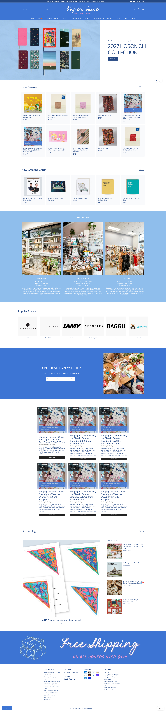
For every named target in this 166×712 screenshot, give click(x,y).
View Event (52, 457)
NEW (32, 18)
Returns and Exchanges (51, 690)
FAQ (45, 679)
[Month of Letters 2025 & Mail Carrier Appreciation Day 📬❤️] (114, 587)
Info (132, 18)
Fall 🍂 (40, 18)
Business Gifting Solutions (52, 672)
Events (125, 18)
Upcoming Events (49, 695)
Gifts (64, 18)
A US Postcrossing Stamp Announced (61, 620)
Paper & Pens (75, 18)
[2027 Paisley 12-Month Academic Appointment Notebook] (83, 141)
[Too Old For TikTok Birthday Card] (132, 190)
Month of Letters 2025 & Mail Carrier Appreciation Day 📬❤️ (133, 582)
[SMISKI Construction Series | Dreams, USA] (33, 107)
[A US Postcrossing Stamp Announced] (61, 578)
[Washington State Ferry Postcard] (58, 190)
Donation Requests (50, 677)
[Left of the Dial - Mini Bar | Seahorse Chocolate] (132, 140)
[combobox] (35, 9)
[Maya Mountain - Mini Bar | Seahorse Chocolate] (83, 107)
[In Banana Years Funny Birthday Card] (107, 190)
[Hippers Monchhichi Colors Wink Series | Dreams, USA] (58, 140)
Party (86, 18)
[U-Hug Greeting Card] (83, 189)
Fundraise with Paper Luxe (52, 681)
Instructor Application (51, 684)
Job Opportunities (109, 677)
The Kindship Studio (110, 687)
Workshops (47, 697)
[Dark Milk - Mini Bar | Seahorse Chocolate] (58, 107)
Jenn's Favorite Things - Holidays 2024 (131, 600)
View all (141, 87)
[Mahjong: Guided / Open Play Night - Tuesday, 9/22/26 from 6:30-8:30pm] (33, 141)
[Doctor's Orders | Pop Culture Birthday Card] (33, 190)
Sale (118, 18)
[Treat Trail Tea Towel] (107, 106)
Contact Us (47, 675)
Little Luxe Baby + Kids (110, 681)
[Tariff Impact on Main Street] (114, 569)
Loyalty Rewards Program (111, 675)
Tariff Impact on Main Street (132, 563)
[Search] (47, 9)
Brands (109, 18)
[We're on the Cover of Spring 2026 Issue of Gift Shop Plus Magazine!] (114, 551)
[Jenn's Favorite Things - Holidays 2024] (114, 606)
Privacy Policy (48, 688)
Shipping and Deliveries (51, 693)
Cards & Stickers (52, 18)
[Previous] (156, 80)
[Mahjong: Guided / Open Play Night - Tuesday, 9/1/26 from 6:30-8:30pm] (132, 108)
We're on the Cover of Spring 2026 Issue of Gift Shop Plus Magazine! (133, 546)
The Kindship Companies (111, 690)
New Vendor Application (51, 686)
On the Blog (107, 679)
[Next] (161, 80)
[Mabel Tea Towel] (107, 139)
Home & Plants (98, 18)
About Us (106, 672)
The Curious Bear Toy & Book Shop (112, 684)
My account (47, 699)
